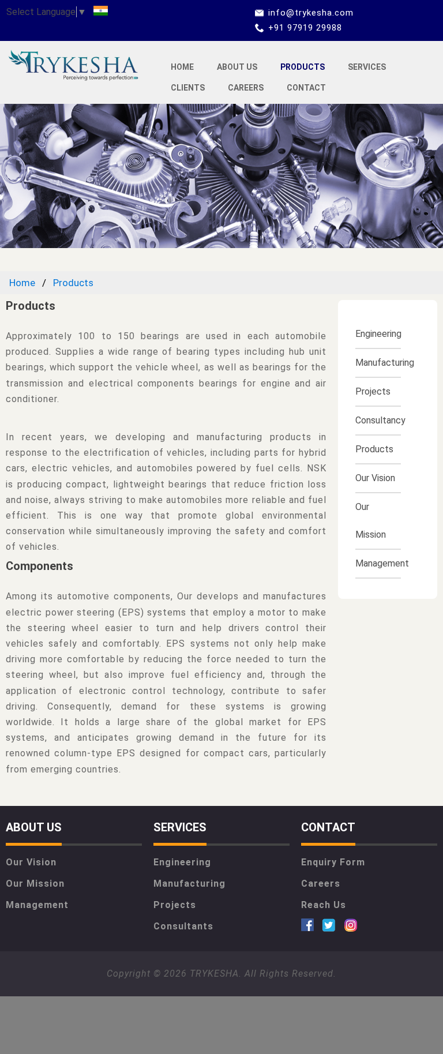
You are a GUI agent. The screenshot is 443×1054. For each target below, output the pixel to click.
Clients (188, 87)
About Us (237, 67)
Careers (246, 87)
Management (382, 563)
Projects (373, 391)
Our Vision (375, 477)
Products (302, 67)
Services (367, 67)
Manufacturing (384, 362)
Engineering (378, 333)
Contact (306, 87)
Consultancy (380, 420)
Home (182, 67)
